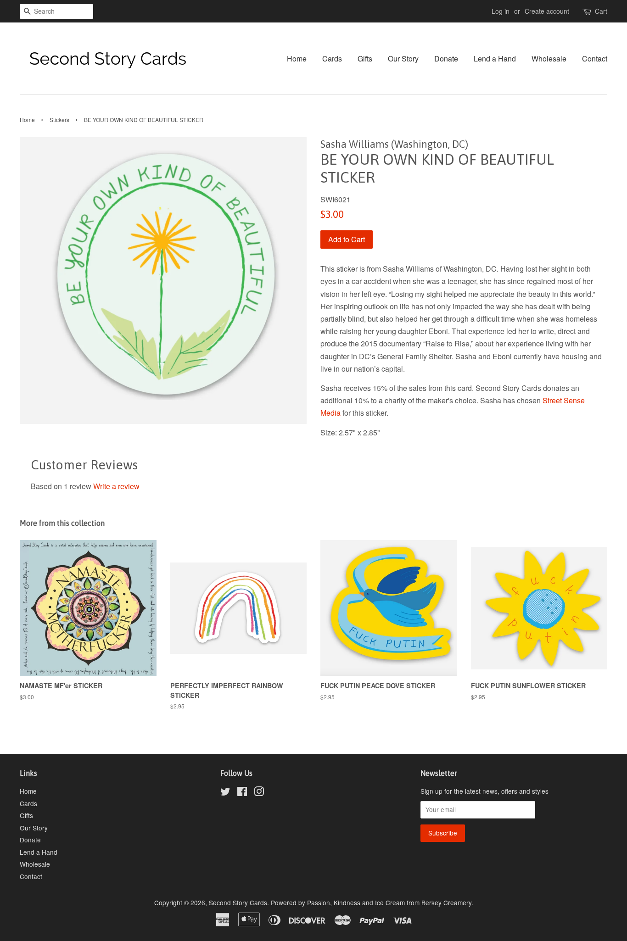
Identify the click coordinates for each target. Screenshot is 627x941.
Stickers (59, 119)
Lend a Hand (495, 58)
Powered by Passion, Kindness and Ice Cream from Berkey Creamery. (372, 902)
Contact (594, 58)
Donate (446, 58)
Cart (601, 11)
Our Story (403, 58)
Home (297, 58)
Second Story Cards (238, 902)
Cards (332, 58)
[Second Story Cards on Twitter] (225, 792)
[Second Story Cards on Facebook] (242, 792)
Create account (547, 11)
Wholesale (549, 58)
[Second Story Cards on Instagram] (259, 792)
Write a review (116, 486)
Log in (500, 11)
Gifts (365, 58)
